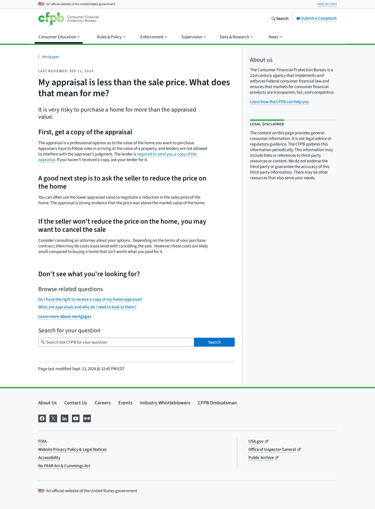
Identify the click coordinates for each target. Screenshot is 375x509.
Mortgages (50, 56)
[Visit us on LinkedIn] (64, 418)
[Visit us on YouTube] (76, 418)
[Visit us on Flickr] (87, 418)
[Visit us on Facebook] (42, 418)
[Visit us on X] (53, 418)
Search (214, 342)
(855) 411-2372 (327, 4)
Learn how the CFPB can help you (279, 102)
